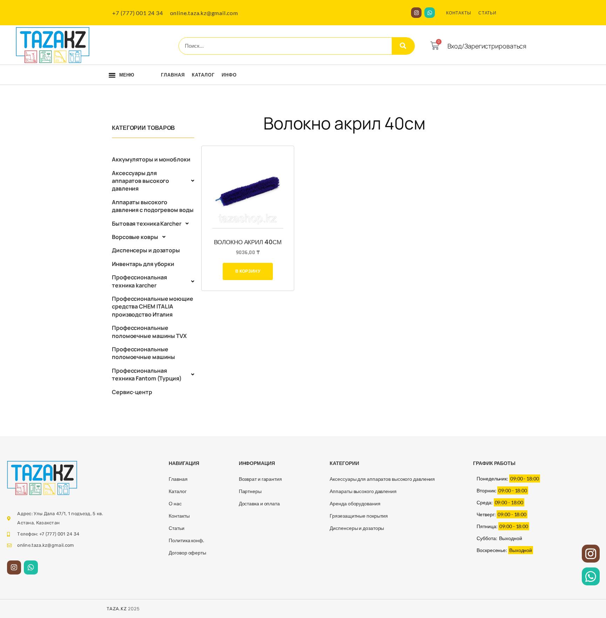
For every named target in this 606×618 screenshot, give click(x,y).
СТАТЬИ (487, 12)
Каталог (203, 75)
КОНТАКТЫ (458, 12)
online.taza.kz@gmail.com (204, 12)
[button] (112, 75)
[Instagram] (416, 12)
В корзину (247, 271)
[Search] (403, 46)
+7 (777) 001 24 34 (137, 12)
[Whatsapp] (429, 12)
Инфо (229, 75)
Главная (173, 75)
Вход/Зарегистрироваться (487, 46)
